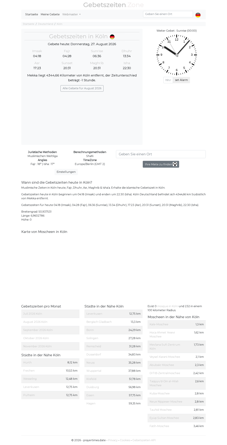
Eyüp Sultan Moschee (164, 418)
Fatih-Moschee (159, 426)
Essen (90, 395)
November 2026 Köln (37, 346)
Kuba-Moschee (160, 393)
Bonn (90, 330)
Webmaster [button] (70, 14)
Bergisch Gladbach (99, 321)
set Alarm (181, 80)
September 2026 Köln (38, 330)
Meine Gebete (50, 14)
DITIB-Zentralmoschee (165, 373)
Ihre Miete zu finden (159, 164)
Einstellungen (66, 171)
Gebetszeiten (104, 5)
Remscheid (93, 346)
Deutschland (45, 23)
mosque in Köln (168, 306)
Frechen (29, 370)
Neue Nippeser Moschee (166, 401)
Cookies (125, 440)
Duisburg (92, 387)
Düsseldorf (93, 354)
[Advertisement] (82, 116)
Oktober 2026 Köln (36, 338)
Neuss (90, 362)
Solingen (92, 338)
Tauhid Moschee (161, 409)
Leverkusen (31, 387)
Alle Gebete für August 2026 (82, 88)
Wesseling (30, 378)
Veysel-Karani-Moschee (165, 356)
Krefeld (91, 379)
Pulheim (29, 395)
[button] (198, 12)
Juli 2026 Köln (32, 313)
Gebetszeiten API (144, 440)
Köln (59, 23)
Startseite (31, 14)
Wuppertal (93, 370)
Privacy (113, 440)
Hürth (27, 362)
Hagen (90, 403)
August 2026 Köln (35, 321)
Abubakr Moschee (162, 365)
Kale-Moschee (159, 324)
